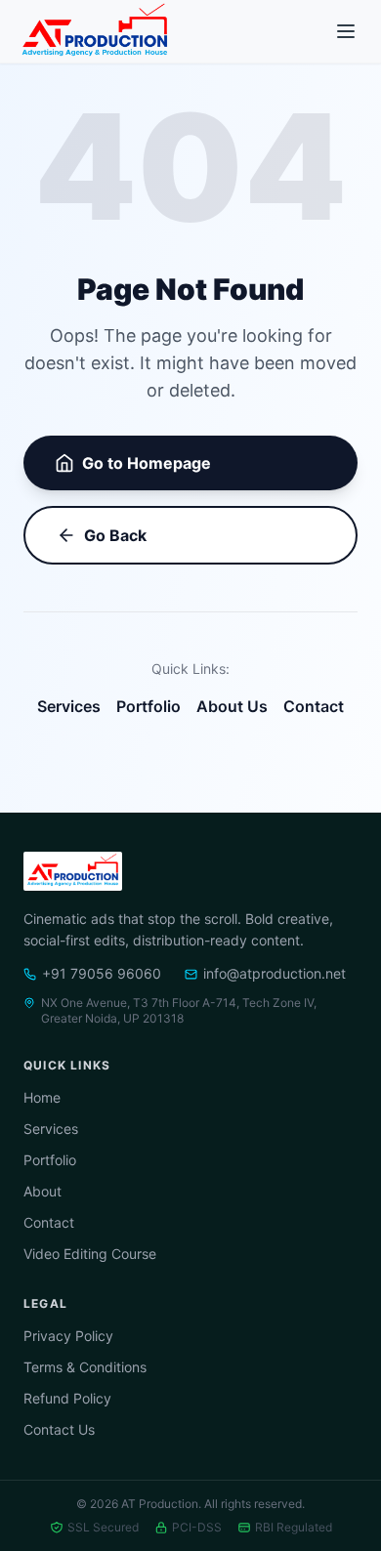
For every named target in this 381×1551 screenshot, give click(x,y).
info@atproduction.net (274, 973)
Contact (313, 706)
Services (69, 706)
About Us (232, 706)
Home (42, 1097)
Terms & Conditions (85, 1367)
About (42, 1191)
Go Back (115, 535)
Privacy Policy (68, 1335)
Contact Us (59, 1429)
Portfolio (148, 706)
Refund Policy (67, 1398)
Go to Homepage (146, 463)
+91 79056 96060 (101, 973)
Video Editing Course (89, 1253)
